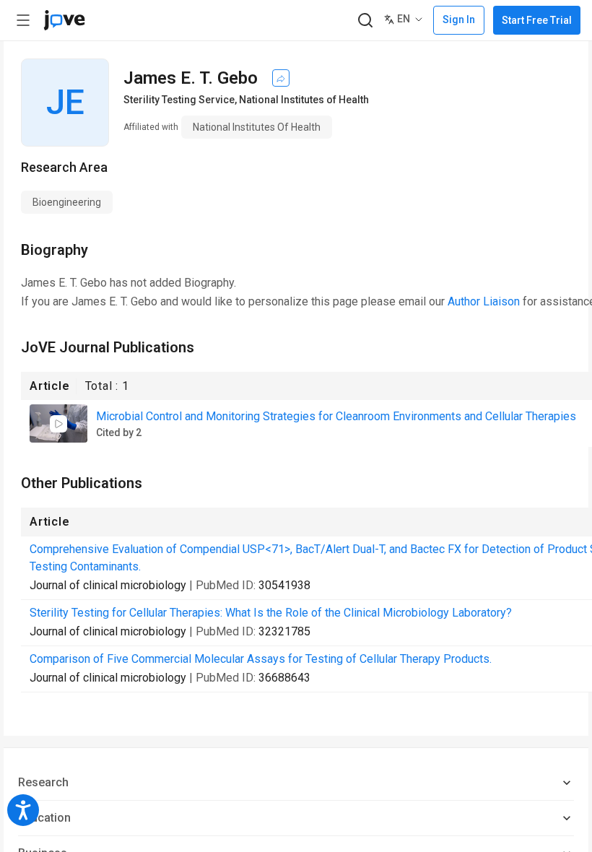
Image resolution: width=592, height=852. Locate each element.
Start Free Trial (537, 20)
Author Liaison (484, 301)
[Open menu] (23, 20)
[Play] (58, 423)
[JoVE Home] (64, 20)
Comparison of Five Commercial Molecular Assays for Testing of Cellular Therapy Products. (261, 659)
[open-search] (364, 20)
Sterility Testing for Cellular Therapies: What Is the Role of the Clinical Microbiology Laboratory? (271, 613)
